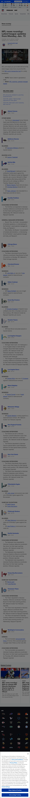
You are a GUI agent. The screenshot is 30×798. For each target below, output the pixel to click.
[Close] (28, 754)
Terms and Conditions (17, 759)
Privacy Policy (13, 762)
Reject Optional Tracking (15, 790)
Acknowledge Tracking (15, 795)
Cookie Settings (6, 786)
